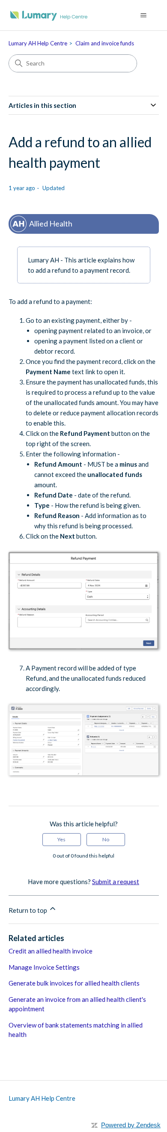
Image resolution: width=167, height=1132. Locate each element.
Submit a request (115, 881)
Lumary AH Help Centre (38, 43)
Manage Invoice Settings (44, 967)
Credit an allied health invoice (50, 951)
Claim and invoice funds (104, 43)
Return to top (28, 910)
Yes (61, 839)
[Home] (49, 15)
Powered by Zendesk (131, 1125)
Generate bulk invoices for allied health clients (74, 983)
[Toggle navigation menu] (143, 15)
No (105, 839)
